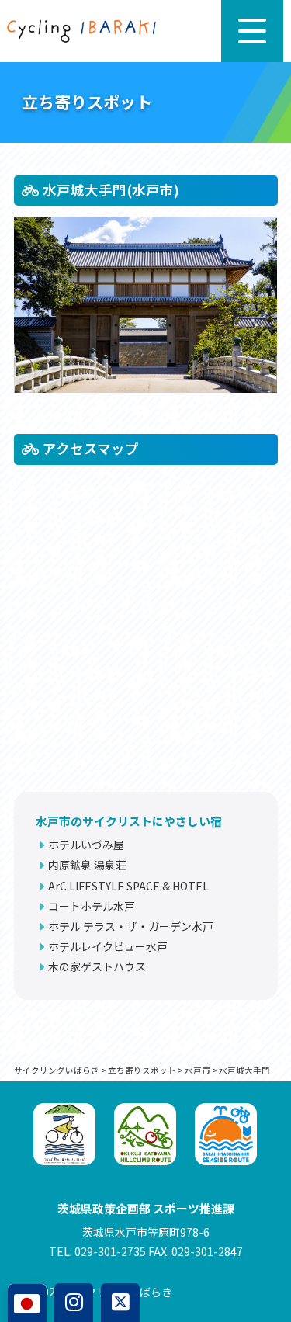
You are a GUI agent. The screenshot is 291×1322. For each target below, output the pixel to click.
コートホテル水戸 (91, 906)
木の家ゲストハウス (97, 966)
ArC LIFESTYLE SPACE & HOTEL (128, 885)
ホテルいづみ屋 (86, 844)
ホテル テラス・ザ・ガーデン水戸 (130, 926)
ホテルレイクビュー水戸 (108, 946)
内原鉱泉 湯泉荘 (87, 865)
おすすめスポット (59, 1079)
